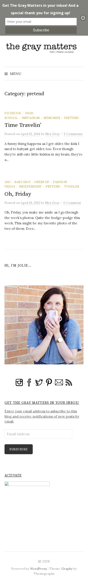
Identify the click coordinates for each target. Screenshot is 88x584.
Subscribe (18, 449)
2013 (8, 182)
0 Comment (72, 203)
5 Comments (73, 134)
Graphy (66, 569)
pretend (71, 118)
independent (30, 186)
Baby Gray (22, 182)
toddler (71, 186)
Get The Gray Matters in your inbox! (42, 403)
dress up (42, 182)
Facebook (13, 113)
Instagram (31, 118)
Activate (13, 475)
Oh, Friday (18, 194)
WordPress (38, 569)
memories (52, 118)
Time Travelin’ (23, 125)
